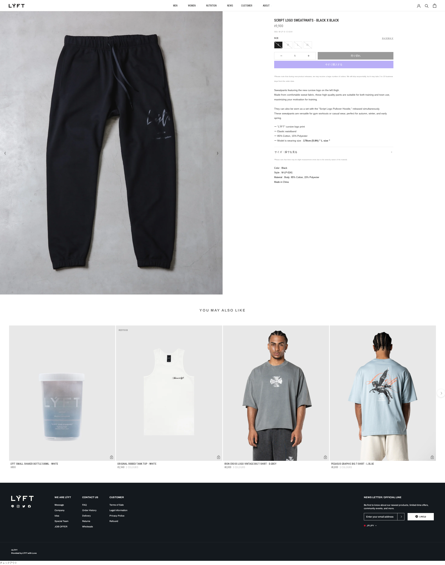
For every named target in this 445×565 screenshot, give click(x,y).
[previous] (4, 393)
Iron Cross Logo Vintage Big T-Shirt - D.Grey (250, 463)
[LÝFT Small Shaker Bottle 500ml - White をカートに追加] (111, 457)
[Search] (427, 6)
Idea (57, 516)
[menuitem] (176, 5)
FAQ (84, 505)
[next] (441, 393)
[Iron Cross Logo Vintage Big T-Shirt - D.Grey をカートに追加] (325, 457)
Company (60, 510)
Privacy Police (116, 516)
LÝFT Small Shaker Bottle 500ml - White (34, 463)
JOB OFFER (61, 526)
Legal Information (118, 510)
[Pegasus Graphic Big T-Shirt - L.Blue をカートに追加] (432, 457)
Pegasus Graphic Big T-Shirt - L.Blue (352, 463)
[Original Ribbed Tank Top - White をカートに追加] (218, 457)
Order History (89, 510)
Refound (113, 521)
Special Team (61, 521)
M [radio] (288, 44)
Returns (86, 521)
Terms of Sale (116, 505)
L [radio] (297, 44)
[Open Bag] (434, 6)
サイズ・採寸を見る (286, 152)
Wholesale (87, 526)
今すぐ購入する (333, 64)
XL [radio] (307, 44)
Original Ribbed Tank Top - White (136, 463)
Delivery (86, 516)
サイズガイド (387, 38)
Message (59, 505)
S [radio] (278, 44)
